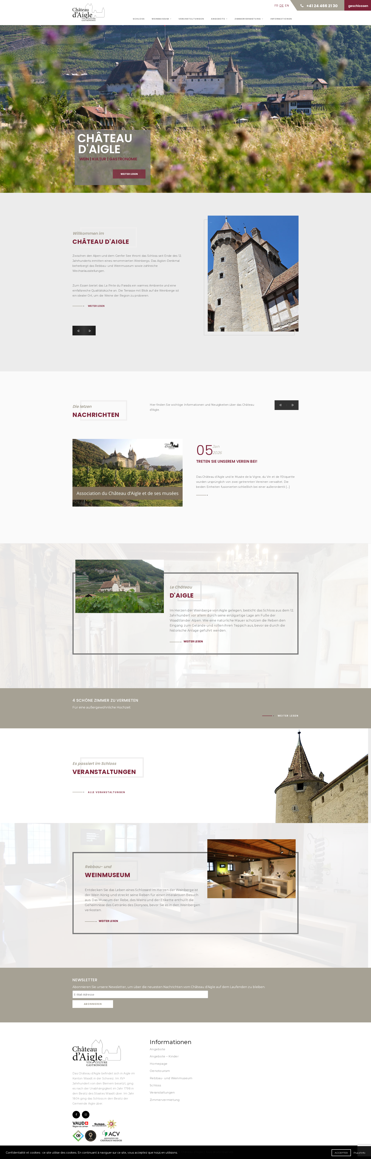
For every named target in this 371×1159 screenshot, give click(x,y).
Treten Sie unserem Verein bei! (226, 461)
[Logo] (96, 1052)
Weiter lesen (96, 276)
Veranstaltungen (191, 18)
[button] (78, 330)
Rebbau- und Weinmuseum (171, 1078)
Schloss (139, 18)
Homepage (158, 1063)
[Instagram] (85, 1114)
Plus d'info (359, 1152)
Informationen (281, 18)
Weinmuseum (161, 18)
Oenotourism (160, 1071)
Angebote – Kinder (164, 1056)
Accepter (341, 1152)
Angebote (218, 18)
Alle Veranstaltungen (106, 792)
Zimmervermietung (248, 18)
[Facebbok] (76, 1114)
